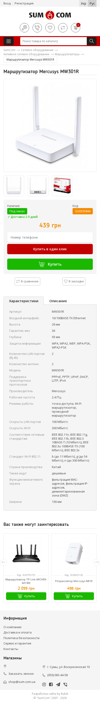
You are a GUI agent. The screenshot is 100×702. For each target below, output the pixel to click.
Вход (7, 3)
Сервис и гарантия (17, 643)
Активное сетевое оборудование (26, 54)
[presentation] (3, 562)
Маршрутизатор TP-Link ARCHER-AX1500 (26, 581)
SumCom (9, 50)
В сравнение (30, 281)
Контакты (10, 649)
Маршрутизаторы (67, 54)
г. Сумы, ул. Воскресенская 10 (68, 667)
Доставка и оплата (17, 632)
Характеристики (23, 300)
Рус (92, 3)
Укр (83, 3)
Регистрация (24, 3)
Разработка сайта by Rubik (50, 694)
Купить (55, 264)
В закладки (76, 281)
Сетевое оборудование (37, 50)
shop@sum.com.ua (21, 682)
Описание (58, 300)
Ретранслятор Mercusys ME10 (74, 581)
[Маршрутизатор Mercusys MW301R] (50, 125)
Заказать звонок (21, 673)
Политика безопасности (21, 638)
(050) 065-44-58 (57, 675)
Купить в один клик (50, 249)
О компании (12, 627)
